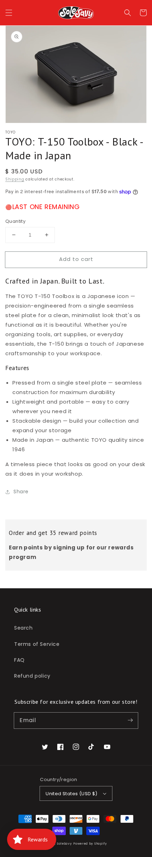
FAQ (19, 659)
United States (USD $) (71, 793)
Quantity (15, 221)
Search (23, 627)
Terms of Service (37, 644)
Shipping (14, 179)
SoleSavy (64, 843)
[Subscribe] (130, 720)
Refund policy (32, 675)
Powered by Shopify (90, 843)
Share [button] (21, 491)
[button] (9, 12)
